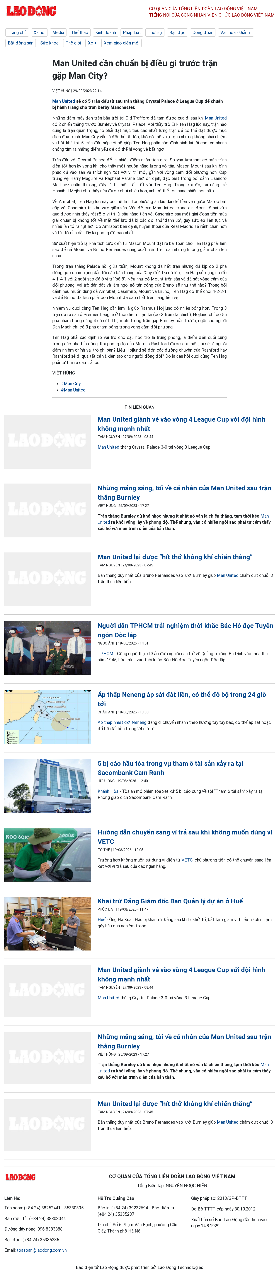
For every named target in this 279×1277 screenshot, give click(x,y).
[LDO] (47, 442)
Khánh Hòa (108, 791)
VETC (187, 860)
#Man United (73, 390)
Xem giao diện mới (121, 43)
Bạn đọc (177, 32)
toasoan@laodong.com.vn (42, 1250)
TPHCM (105, 653)
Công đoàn (202, 32)
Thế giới (73, 43)
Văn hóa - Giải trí (236, 32)
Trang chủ (17, 32)
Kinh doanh (105, 32)
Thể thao (79, 32)
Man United (63, 101)
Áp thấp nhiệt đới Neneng (122, 722)
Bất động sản (20, 43)
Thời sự (155, 32)
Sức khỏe (49, 43)
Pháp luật (132, 32)
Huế (101, 919)
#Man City (71, 383)
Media (58, 32)
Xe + (92, 43)
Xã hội (39, 32)
